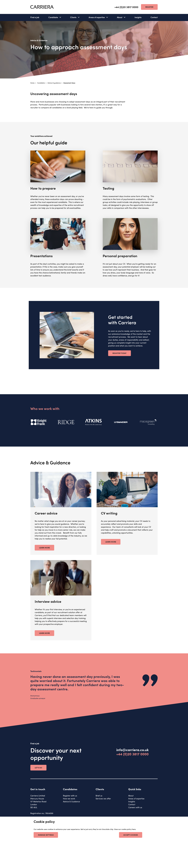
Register (149, 7)
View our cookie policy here (125, 829)
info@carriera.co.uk (132, 750)
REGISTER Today (119, 353)
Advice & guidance (54, 83)
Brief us (99, 795)
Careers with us (135, 807)
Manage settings (46, 835)
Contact (154, 17)
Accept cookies (130, 835)
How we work (69, 798)
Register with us (70, 795)
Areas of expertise (97, 17)
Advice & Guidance (71, 801)
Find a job (34, 17)
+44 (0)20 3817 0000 (126, 7)
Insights (138, 17)
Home (32, 83)
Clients (73, 17)
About (119, 17)
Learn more (44, 547)
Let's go (38, 767)
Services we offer (103, 798)
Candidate (53, 17)
